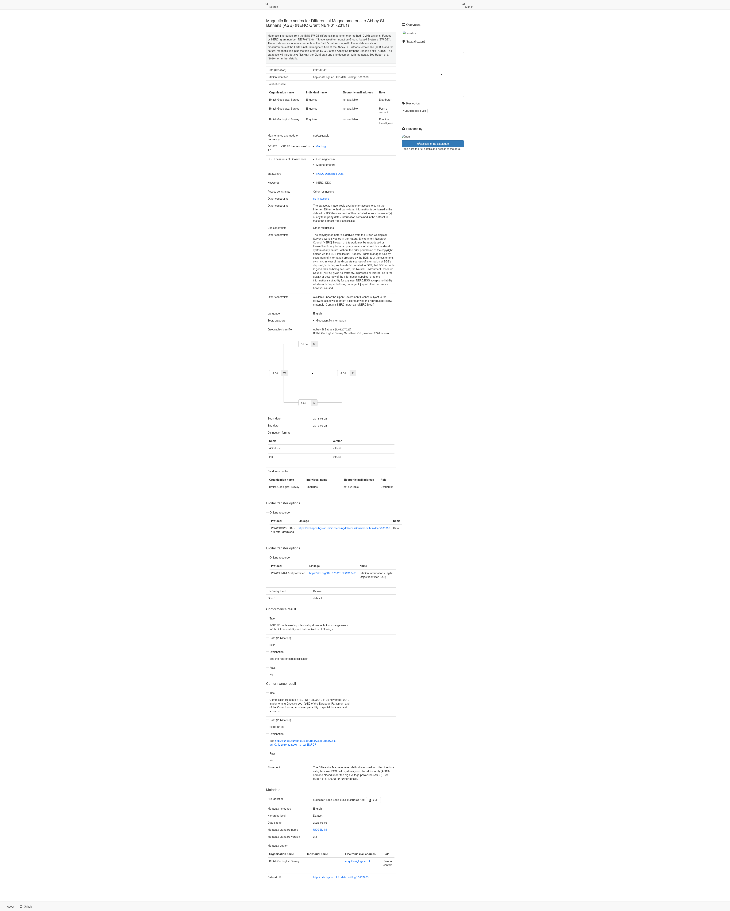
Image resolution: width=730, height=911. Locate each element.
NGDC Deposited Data (330, 173)
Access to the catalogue (434, 143)
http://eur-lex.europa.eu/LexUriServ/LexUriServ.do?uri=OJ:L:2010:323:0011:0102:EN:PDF (303, 742)
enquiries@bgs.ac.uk (358, 861)
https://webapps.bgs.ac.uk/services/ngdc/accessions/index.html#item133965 (344, 528)
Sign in (469, 7)
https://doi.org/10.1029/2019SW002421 (333, 573)
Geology (321, 146)
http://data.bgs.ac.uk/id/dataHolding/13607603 (341, 877)
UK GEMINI (320, 829)
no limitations (321, 198)
